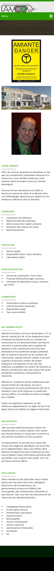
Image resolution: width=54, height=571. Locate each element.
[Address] (31, 551)
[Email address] (27, 551)
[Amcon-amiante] (19, 7)
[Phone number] (23, 551)
